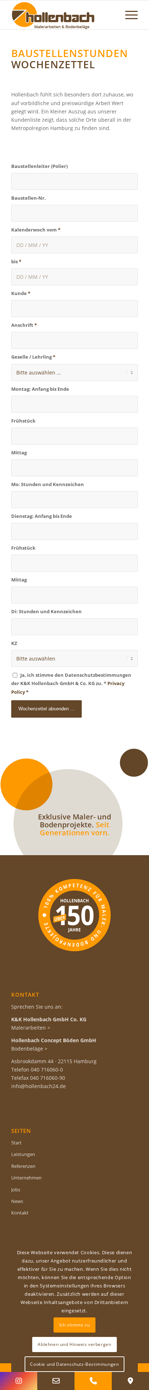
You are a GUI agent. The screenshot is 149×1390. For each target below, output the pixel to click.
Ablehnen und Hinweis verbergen (74, 1344)
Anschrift (24, 325)
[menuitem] (128, 14)
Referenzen (23, 1166)
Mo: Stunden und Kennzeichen (47, 484)
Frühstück (23, 420)
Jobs (15, 1189)
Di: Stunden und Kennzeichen (46, 611)
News (17, 1201)
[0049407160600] (93, 1381)
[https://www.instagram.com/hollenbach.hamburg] (18, 1381)
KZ (14, 643)
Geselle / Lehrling (33, 357)
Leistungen (23, 1154)
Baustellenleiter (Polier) (39, 166)
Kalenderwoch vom (35, 229)
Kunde (20, 293)
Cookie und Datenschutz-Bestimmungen (74, 1364)
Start (16, 1142)
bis (16, 261)
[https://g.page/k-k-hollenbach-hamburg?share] (130, 1381)
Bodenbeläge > (29, 1048)
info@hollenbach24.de (38, 1086)
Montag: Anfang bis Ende (40, 389)
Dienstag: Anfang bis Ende (41, 516)
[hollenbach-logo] (61, 14)
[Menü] (128, 14)
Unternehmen (26, 1177)
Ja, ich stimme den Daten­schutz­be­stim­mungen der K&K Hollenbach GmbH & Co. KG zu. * (71, 683)
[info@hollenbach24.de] (55, 1381)
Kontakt (20, 1212)
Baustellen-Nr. (28, 198)
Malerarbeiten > (30, 1027)
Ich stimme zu (74, 1325)
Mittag (19, 452)
